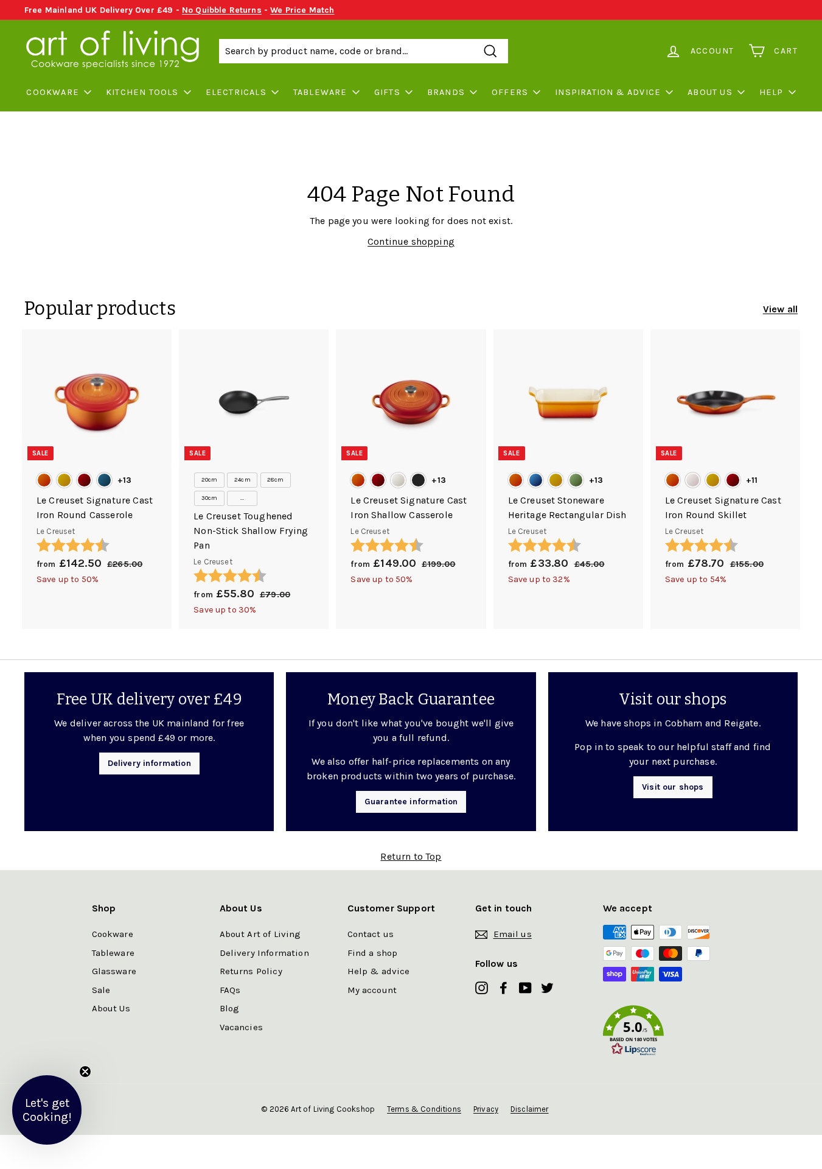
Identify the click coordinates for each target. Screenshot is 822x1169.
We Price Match (302, 10)
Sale (101, 990)
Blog (230, 1008)
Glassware (114, 971)
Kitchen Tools (142, 92)
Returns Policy (251, 971)
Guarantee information (411, 801)
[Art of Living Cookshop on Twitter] (547, 987)
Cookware (52, 92)
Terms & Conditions (424, 1109)
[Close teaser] (85, 1071)
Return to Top (410, 856)
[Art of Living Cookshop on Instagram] (481, 987)
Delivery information (149, 763)
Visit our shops (672, 787)
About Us (710, 92)
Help (771, 92)
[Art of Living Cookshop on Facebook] (503, 987)
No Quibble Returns (222, 10)
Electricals (236, 92)
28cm (275, 479)
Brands (446, 92)
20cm (209, 479)
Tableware (320, 92)
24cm (242, 479)
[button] (667, 1032)
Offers (510, 92)
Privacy (485, 1109)
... (242, 498)
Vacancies (241, 1027)
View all (780, 309)
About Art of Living (260, 934)
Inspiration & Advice (608, 92)
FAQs (230, 990)
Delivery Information (264, 952)
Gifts (387, 92)
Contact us (370, 934)
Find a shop (372, 952)
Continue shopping (411, 241)
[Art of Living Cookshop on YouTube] (525, 987)
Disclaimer (529, 1109)
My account (372, 990)
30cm (209, 498)
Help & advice (378, 971)
